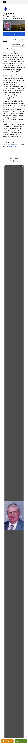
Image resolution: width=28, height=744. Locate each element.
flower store (12, 146)
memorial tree (7, 144)
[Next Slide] (22, 515)
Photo (13, 40)
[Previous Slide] (6, 515)
